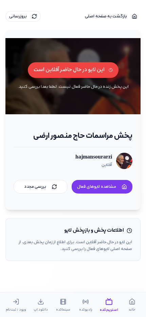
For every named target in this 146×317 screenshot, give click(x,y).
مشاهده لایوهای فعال (96, 187)
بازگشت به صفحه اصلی (106, 16)
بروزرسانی (18, 16)
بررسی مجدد (35, 187)
